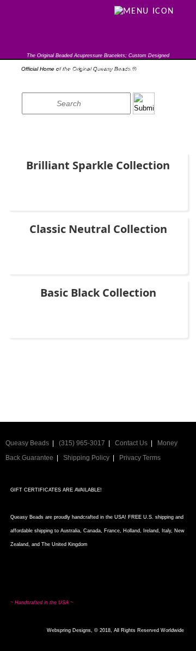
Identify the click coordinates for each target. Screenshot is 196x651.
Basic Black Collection (98, 292)
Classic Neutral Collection (98, 229)
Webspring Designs (69, 630)
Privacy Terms (140, 458)
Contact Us (131, 443)
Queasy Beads (27, 443)
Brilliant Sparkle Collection (98, 165)
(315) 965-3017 (82, 443)
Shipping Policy (86, 458)
